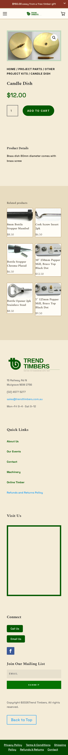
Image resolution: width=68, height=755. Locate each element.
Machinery (14, 472)
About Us (13, 441)
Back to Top (21, 719)
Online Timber (16, 482)
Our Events (14, 451)
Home (11, 69)
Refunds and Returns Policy (25, 492)
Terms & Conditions (38, 745)
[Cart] (63, 14)
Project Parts (30, 69)
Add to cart (38, 110)
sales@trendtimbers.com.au (25, 399)
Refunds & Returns (32, 749)
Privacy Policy (13, 745)
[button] (34, 4)
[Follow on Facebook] (10, 651)
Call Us (15, 628)
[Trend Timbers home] (34, 14)
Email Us (16, 639)
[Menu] (5, 14)
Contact (12, 461)
